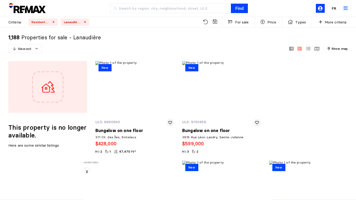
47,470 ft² (127, 151)
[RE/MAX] (27, 8)
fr (334, 8)
